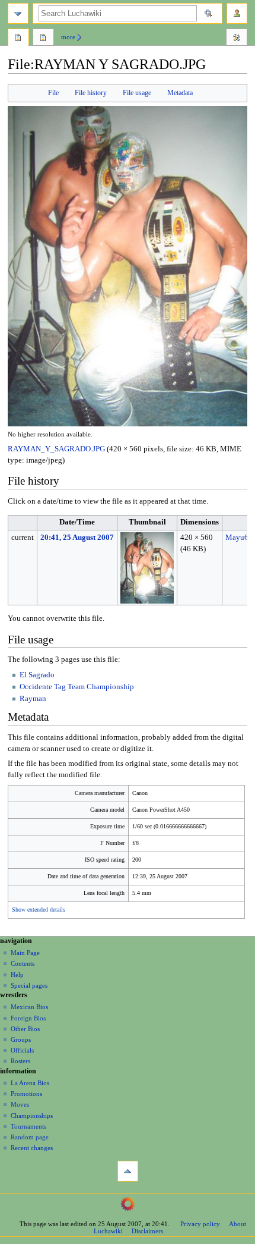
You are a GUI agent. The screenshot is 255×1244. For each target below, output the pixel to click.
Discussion (43, 38)
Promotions (26, 1093)
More (68, 36)
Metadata (180, 93)
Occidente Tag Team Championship (77, 687)
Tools (237, 38)
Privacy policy (200, 1223)
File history (91, 93)
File (53, 93)
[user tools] (237, 13)
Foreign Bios (28, 1018)
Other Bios (25, 1028)
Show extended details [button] (38, 910)
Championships (32, 1115)
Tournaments (28, 1126)
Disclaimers (147, 1230)
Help (17, 974)
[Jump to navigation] (18, 13)
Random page (30, 1137)
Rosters (20, 1060)
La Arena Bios (30, 1082)
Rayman (33, 699)
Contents (22, 963)
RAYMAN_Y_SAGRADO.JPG (56, 449)
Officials (22, 1050)
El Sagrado (37, 675)
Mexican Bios (29, 1006)
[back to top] (127, 1171)
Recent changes (32, 1147)
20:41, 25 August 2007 (77, 537)
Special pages (29, 985)
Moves (20, 1104)
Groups (21, 1039)
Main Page (25, 952)
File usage (137, 93)
